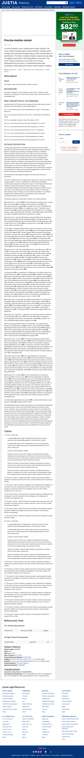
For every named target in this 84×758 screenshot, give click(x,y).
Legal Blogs (45, 721)
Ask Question (69, 64)
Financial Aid (65, 699)
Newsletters (57, 7)
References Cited (28, 70)
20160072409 (27, 657)
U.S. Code (5, 721)
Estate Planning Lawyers (10, 704)
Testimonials (66, 736)
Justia (3, 10)
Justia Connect (15, 755)
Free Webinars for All (68, 73)
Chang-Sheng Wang (17, 661)
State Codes (26, 721)
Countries (45, 735)
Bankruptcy (25, 693)
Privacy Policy (56, 755)
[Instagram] (41, 752)
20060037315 (8, 630)
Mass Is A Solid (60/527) (24, 672)
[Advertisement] (28, 23)
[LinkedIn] (34, 752)
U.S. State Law (27, 716)
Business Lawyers (7, 696)
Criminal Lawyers (7, 699)
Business (45, 691)
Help (38, 755)
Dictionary (65, 693)
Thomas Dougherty (22, 663)
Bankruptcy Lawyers (8, 693)
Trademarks (46, 732)
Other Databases (48, 716)
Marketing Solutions (69, 7)
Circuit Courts (6, 729)
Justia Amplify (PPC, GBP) (69, 731)
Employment (46, 699)
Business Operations (48, 696)
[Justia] (9, 2)
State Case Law (27, 724)
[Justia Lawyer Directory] (50, 752)
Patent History (39, 70)
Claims (20, 70)
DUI (23, 701)
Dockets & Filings (7, 735)
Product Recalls (46, 727)
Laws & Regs (48, 7)
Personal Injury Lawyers (9, 709)
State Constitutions (28, 719)
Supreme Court (7, 727)
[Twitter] (48, 752)
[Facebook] (38, 752)
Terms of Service (45, 755)
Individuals (26, 691)
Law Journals (66, 704)
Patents (8, 10)
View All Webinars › (69, 114)
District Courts (6, 732)
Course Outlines (67, 701)
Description (12, 70)
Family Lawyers (7, 706)
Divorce (24, 699)
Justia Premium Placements (70, 724)
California (25, 727)
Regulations (6, 724)
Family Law (25, 706)
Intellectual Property (48, 701)
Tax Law (44, 709)
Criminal (24, 696)
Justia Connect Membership (70, 719)
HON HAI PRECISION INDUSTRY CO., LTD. (23, 659)
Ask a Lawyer (16, 7)
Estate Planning (27, 704)
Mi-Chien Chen (36, 661)
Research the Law (27, 7)
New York (25, 732)
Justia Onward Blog (68, 734)
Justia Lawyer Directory (69, 721)
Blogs (63, 706)
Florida (24, 729)
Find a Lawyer (6, 7)
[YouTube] (36, 752)
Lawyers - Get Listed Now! (69, 148)
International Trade (48, 704)
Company (32, 755)
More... (4, 712)
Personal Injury (27, 709)
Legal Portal (24, 755)
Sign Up (79, 2)
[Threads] (43, 752)
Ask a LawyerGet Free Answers (66, 55)
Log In (72, 2)
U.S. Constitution (7, 719)
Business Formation (48, 693)
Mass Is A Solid (16, 10)
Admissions (65, 696)
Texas (24, 735)
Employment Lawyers (9, 701)
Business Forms (47, 724)
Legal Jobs (45, 719)
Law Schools (39, 7)
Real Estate (45, 706)
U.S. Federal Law (8, 716)
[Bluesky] (46, 752)
